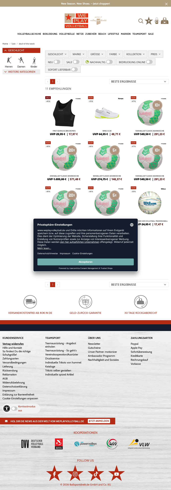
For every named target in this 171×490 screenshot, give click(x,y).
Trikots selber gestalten (58, 370)
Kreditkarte (137, 355)
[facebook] (54, 473)
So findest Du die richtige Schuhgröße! (17, 353)
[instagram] (75, 473)
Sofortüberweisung (141, 351)
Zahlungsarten (11, 358)
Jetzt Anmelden (99, 421)
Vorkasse (136, 363)
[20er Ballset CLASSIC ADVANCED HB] (64, 160)
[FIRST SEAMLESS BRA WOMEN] (64, 115)
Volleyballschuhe (29, 33)
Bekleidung (50, 33)
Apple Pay (136, 347)
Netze (80, 33)
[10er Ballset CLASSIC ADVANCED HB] (149, 115)
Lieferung (8, 366)
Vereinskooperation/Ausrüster (61, 354)
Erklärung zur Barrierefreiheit (18, 394)
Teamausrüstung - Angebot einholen (60, 345)
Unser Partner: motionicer (102, 351)
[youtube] (116, 473)
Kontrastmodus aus (26, 408)
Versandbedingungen (14, 362)
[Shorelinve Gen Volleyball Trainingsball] (149, 205)
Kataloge (50, 366)
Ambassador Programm (101, 355)
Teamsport (139, 33)
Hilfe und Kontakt (12, 347)
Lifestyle (113, 33)
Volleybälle (67, 33)
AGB (5, 378)
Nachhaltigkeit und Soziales (103, 359)
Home (5, 43)
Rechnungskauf (139, 359)
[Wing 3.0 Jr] (106, 115)
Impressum (9, 390)
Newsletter (94, 343)
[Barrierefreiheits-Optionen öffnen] (7, 408)
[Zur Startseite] (85, 20)
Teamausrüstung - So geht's (61, 350)
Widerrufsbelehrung (14, 382)
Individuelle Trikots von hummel (63, 362)
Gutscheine (94, 347)
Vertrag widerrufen (13, 343)
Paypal (134, 343)
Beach (102, 33)
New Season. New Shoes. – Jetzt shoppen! (85, 3)
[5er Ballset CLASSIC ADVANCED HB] (106, 160)
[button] (141, 21)
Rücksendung (10, 370)
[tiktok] (96, 473)
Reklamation (10, 374)
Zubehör (91, 33)
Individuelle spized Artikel (59, 374)
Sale (151, 33)
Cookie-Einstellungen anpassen (20, 398)
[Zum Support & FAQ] (149, 20)
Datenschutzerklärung (15, 386)
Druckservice (52, 358)
